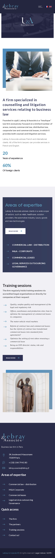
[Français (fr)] (47, 7)
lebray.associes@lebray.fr (19, 468)
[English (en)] (50, 7)
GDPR (49, 553)
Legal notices (40, 553)
